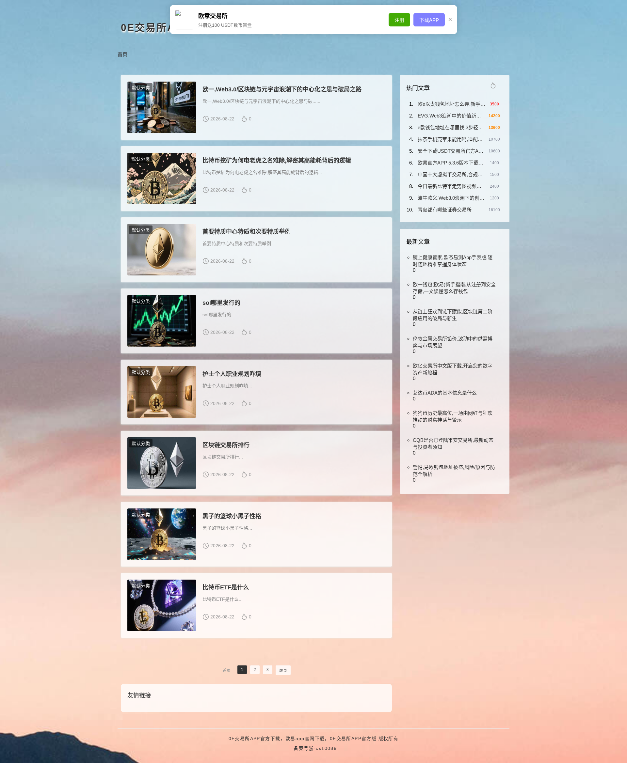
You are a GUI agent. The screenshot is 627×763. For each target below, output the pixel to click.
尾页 (283, 670)
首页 (122, 54)
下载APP (429, 20)
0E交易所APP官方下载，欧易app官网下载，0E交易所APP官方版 (303, 738)
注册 (399, 20)
